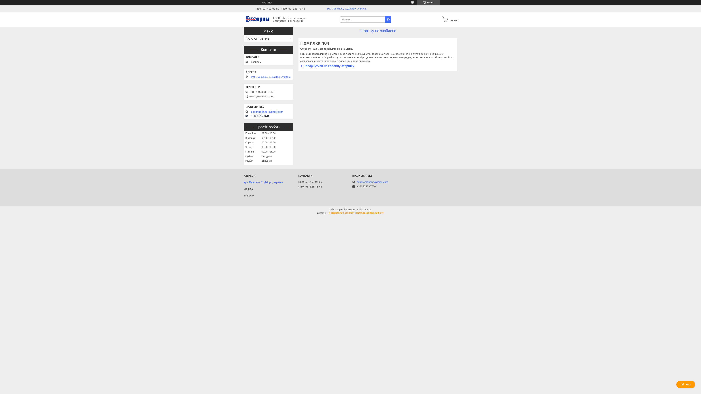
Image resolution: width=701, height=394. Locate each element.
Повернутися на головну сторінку (328, 66)
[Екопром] (257, 19)
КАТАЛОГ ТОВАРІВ (257, 38)
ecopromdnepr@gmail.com (267, 111)
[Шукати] (388, 19)
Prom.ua (368, 209)
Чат (688, 384)
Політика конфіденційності (370, 213)
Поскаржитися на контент (341, 213)
